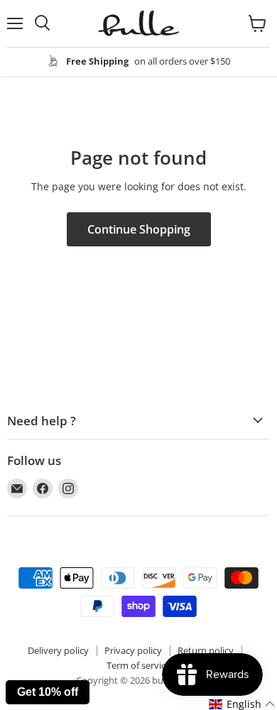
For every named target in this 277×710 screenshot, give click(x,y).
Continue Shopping (138, 229)
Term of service (138, 665)
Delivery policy (58, 650)
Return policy (206, 650)
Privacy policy (133, 650)
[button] (242, 704)
